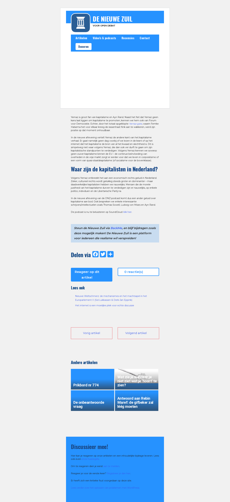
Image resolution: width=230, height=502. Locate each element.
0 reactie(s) (133, 272)
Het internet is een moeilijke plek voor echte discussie (104, 305)
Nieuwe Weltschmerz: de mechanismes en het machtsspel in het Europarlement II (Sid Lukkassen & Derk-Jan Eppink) (111, 298)
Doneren (83, 47)
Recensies (128, 38)
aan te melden (111, 466)
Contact (145, 38)
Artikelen (81, 38)
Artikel (111, 103)
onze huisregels (90, 459)
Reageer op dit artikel (87, 274)
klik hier (127, 212)
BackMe (116, 228)
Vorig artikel (91, 333)
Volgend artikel (136, 333)
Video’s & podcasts (104, 38)
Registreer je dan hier (118, 473)
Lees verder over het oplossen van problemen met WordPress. (105, 487)
